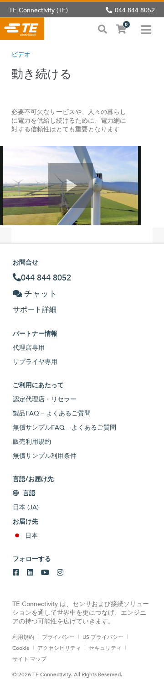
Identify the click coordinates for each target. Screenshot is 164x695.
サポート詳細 (34, 309)
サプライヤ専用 (35, 362)
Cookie (21, 647)
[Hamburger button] (146, 29)
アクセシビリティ (59, 647)
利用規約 (23, 636)
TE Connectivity (22, 28)
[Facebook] (16, 573)
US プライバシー (102, 636)
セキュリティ (105, 647)
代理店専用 (29, 347)
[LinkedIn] (30, 573)
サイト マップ (29, 658)
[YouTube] (45, 573)
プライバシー (58, 636)
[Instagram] (60, 573)
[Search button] (102, 28)
